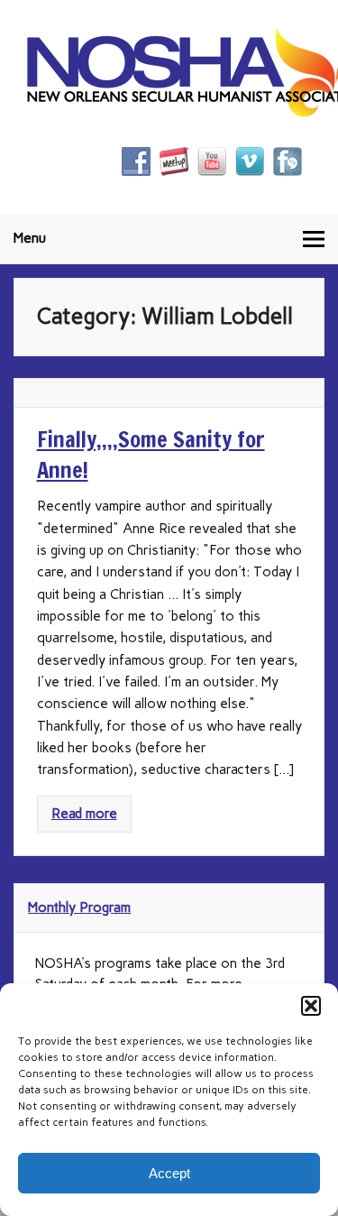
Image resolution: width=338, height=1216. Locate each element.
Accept (169, 1173)
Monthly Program (79, 907)
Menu (30, 238)
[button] (311, 1006)
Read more (84, 814)
